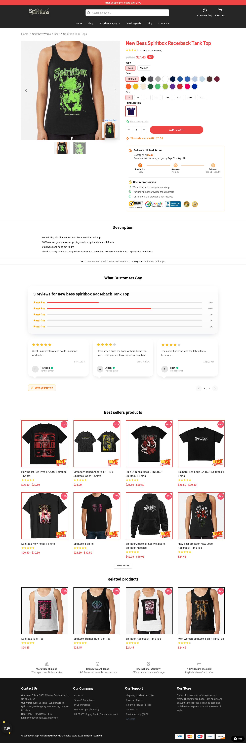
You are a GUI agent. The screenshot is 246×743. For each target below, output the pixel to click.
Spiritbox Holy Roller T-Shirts (38, 543)
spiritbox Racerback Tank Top (143, 638)
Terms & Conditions (84, 700)
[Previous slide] (26, 90)
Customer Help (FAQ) (137, 714)
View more (123, 565)
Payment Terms (134, 700)
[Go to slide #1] (62, 148)
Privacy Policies (82, 704)
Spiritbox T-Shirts (83, 543)
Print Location (133, 103)
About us (79, 695)
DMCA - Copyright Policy (86, 709)
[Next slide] (115, 90)
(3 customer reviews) (151, 50)
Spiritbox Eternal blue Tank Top (91, 638)
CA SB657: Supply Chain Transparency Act (96, 714)
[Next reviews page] (215, 388)
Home (24, 34)
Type (128, 62)
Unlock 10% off (7, 728)
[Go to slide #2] (79, 148)
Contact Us (132, 709)
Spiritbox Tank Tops (75, 34)
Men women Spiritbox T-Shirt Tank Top (201, 638)
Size (128, 92)
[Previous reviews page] (199, 388)
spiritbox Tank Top (32, 638)
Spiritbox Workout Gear (45, 34)
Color (128, 73)
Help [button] (240, 739)
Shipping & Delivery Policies (140, 695)
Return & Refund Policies (138, 704)
